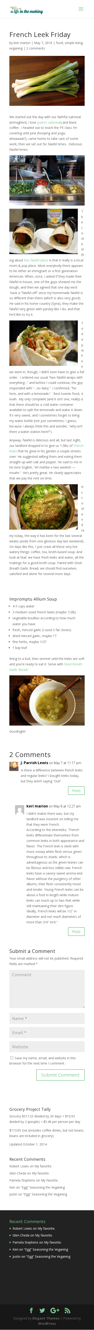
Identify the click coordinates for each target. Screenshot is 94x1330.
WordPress (47, 1323)
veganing (16, 48)
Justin (13, 1194)
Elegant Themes (46, 1318)
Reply (76, 790)
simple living (74, 43)
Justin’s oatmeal (48, 122)
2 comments (35, 48)
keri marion (22, 43)
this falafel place (36, 260)
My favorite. (43, 1166)
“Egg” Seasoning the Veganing (43, 1187)
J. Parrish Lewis (34, 762)
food (59, 43)
